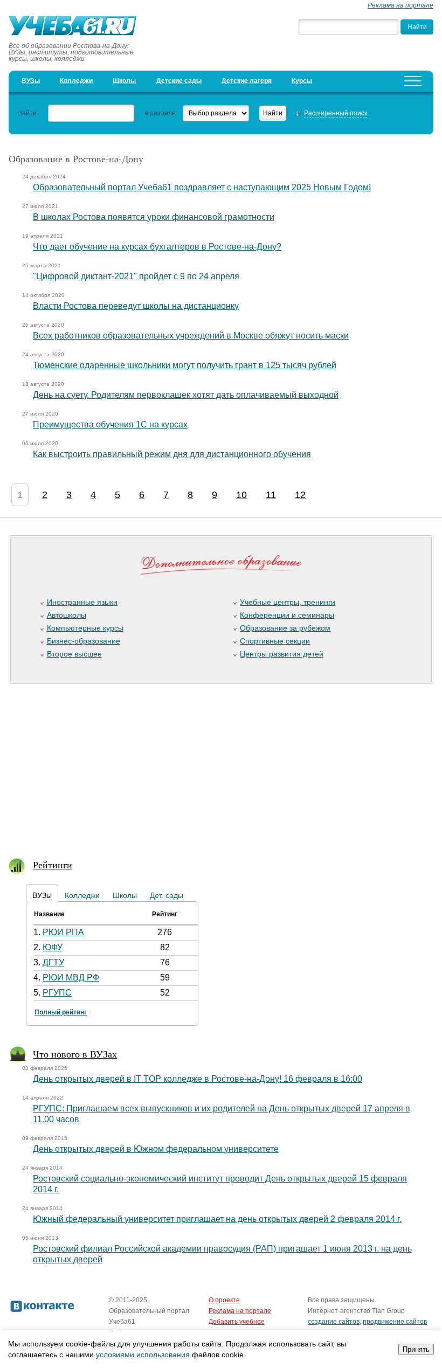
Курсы (302, 81)
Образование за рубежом (285, 628)
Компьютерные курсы (85, 628)
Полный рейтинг (60, 1012)
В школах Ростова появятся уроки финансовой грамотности (153, 217)
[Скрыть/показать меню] (413, 81)
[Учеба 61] (76, 27)
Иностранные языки (82, 602)
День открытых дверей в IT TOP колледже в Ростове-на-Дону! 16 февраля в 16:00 (197, 1078)
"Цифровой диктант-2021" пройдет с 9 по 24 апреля (136, 276)
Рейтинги (52, 864)
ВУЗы (31, 81)
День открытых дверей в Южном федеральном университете (156, 1148)
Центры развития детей (281, 654)
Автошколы (66, 615)
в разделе (160, 113)
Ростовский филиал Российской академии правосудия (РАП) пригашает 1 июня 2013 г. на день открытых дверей (222, 1254)
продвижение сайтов (395, 1321)
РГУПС (57, 992)
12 (300, 494)
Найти (27, 113)
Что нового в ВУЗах (75, 1053)
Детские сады (179, 81)
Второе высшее (74, 654)
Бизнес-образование (83, 641)
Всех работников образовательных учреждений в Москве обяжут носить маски (191, 335)
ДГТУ (53, 962)
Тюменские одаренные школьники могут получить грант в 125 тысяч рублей (184, 365)
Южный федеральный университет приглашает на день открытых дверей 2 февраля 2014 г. (217, 1219)
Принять (416, 1349)
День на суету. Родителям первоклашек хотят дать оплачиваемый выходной (186, 394)
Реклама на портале (400, 5)
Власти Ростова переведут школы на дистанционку (136, 305)
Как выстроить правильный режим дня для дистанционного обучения (172, 454)
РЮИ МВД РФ (71, 977)
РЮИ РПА (63, 932)
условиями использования (143, 1354)
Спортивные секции (275, 641)
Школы (124, 81)
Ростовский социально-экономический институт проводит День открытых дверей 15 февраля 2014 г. (220, 1184)
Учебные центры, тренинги (287, 602)
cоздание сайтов (334, 1321)
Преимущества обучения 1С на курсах (110, 424)
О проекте (224, 1300)
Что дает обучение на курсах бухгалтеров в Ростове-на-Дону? (157, 246)
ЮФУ (53, 947)
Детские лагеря (247, 81)
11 (271, 494)
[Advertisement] (217, 763)
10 (241, 494)
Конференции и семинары (287, 615)
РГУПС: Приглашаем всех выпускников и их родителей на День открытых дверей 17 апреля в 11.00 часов (221, 1114)
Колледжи (76, 81)
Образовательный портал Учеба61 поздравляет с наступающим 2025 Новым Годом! (202, 187)
